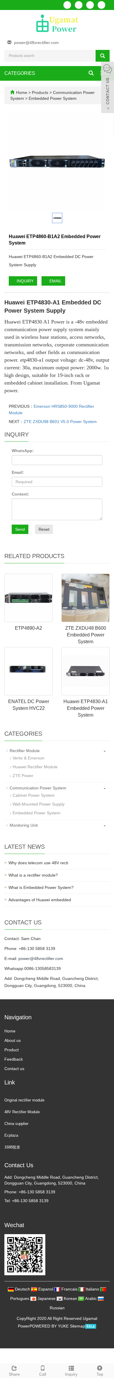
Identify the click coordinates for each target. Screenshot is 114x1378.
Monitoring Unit (24, 825)
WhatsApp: (23, 450)
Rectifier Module (25, 750)
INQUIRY (24, 281)
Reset (44, 529)
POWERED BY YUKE (50, 1326)
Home (21, 92)
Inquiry (71, 1374)
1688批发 (12, 1147)
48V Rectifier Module (22, 1112)
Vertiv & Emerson (28, 758)
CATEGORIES (19, 73)
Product (11, 1049)
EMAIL (55, 281)
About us (12, 1040)
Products (40, 92)
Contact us (14, 1068)
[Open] (107, 88)
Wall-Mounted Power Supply (39, 804)
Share (14, 1374)
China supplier (16, 1123)
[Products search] (103, 56)
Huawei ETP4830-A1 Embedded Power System (85, 708)
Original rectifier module (24, 1100)
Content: (20, 494)
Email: (18, 472)
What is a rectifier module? (33, 875)
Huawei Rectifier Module (35, 766)
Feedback (13, 1059)
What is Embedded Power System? (41, 887)
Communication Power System (38, 788)
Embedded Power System (52, 98)
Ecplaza (11, 1135)
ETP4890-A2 (28, 628)
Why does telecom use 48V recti (38, 862)
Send (20, 529)
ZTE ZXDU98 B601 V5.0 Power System (60, 421)
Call (42, 1374)
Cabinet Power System (34, 795)
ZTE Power (23, 775)
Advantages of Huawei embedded (39, 899)
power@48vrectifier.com (36, 42)
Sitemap (77, 1326)
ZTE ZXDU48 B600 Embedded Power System (85, 635)
